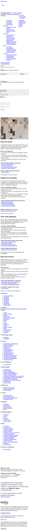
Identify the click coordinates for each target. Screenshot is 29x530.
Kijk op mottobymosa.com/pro (8, 517)
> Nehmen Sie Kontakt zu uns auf (9, 249)
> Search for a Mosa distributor (8, 168)
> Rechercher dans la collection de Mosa (10, 281)
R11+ (5, 90)
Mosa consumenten (5, 62)
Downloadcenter (10, 35)
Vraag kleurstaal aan (5, 496)
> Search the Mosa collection (7, 164)
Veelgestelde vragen (11, 58)
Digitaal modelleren (11, 43)
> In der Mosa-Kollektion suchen (8, 241)
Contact (8, 60)
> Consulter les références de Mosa (9, 283)
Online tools (9, 36)
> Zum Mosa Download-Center (8, 244)
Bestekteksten (10, 40)
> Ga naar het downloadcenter (8, 204)
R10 (1, 90)
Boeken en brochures (12, 41)
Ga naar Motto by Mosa (6, 490)
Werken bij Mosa (11, 52)
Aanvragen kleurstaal (5, 12)
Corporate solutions (11, 50)
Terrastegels (9, 23)
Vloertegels (22, 18)
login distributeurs (5, 63)
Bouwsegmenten (10, 29)
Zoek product (22, 16)
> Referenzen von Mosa (6, 243)
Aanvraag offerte (10, 39)
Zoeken (22, 74)
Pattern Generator (11, 37)
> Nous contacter (5, 288)
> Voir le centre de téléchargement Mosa (10, 284)
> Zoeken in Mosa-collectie (7, 202)
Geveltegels (9, 21)
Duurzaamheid (10, 48)
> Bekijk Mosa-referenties (7, 203)
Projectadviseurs (10, 57)
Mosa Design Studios (12, 54)
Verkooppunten (10, 56)
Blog (8, 32)
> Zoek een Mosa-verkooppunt (8, 205)
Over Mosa (9, 46)
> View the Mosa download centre (9, 167)
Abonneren (17, 474)
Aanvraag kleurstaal (11, 44)
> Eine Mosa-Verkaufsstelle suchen (9, 245)
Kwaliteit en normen (11, 49)
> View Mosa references (6, 165)
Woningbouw (10, 24)
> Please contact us (5, 172)
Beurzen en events (11, 31)
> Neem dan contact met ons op (8, 211)
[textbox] (7, 67)
